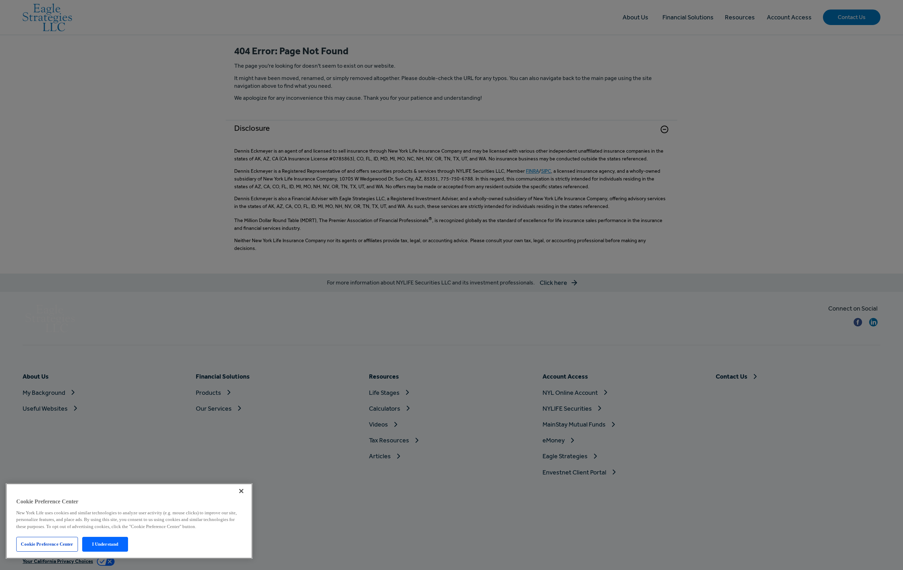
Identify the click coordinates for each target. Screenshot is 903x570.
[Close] (241, 491)
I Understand (105, 544)
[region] (129, 521)
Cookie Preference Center (47, 544)
